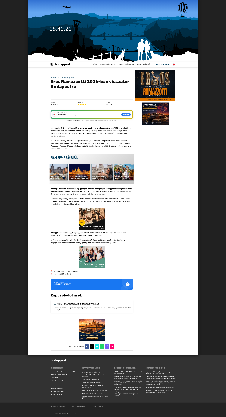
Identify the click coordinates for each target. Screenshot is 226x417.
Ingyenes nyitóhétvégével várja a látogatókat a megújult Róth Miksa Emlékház (160, 372)
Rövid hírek (55, 377)
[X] (92, 346)
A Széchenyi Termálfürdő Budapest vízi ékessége (94, 375)
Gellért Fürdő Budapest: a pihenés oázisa (94, 390)
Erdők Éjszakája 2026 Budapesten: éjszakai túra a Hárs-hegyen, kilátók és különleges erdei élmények (128, 393)
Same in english (174, 64)
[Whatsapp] (102, 346)
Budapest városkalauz (108, 64)
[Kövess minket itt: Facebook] (128, 284)
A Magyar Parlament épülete (91, 372)
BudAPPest (62, 64)
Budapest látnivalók (126, 64)
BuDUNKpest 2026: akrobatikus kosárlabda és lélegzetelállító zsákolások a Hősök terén (127, 377)
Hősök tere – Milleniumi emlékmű (92, 393)
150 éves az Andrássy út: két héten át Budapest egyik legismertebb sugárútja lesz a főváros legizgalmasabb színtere (160, 383)
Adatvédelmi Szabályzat (58, 406)
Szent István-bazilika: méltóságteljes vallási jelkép (95, 397)
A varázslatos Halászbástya (90, 379)
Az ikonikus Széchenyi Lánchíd (91, 382)
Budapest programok (163, 64)
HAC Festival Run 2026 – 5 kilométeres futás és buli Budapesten (128, 372)
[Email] (112, 346)
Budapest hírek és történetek (59, 374)
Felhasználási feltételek (79, 406)
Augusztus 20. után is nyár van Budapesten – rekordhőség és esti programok (159, 391)
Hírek (95, 64)
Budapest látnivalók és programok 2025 (63, 372)
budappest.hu (55, 77)
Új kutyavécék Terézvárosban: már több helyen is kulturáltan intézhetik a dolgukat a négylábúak (160, 377)
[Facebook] (87, 346)
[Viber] (107, 346)
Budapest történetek (58, 380)
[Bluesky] (97, 346)
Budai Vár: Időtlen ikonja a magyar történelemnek (92, 386)
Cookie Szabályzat (97, 406)
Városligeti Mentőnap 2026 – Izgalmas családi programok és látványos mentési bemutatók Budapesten (128, 383)
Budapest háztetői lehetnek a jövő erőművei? (159, 387)
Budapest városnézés (144, 64)
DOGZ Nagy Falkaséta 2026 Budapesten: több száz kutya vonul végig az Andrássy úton (128, 388)
